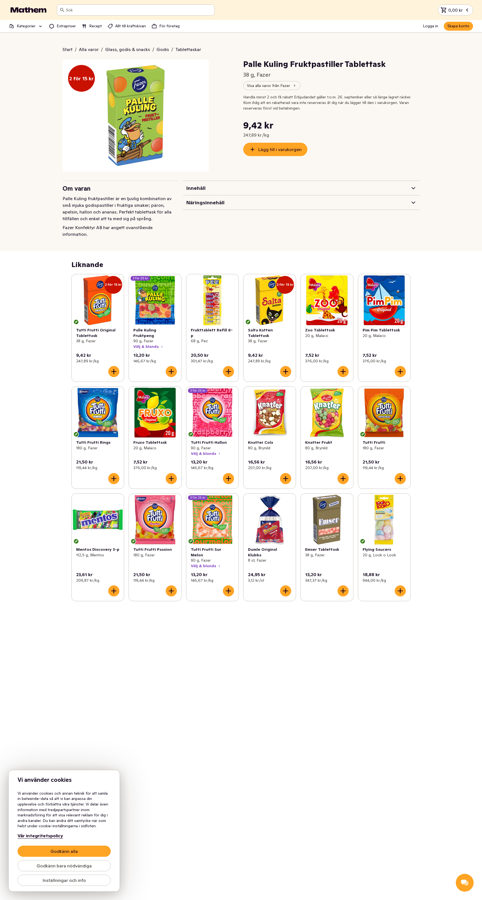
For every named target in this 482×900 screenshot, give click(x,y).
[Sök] (62, 10)
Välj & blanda (146, 346)
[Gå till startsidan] (28, 10)
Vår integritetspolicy (40, 835)
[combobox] (139, 10)
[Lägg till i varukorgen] (113, 371)
